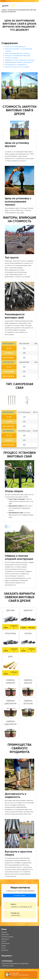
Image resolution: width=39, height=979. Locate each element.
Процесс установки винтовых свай (17, 55)
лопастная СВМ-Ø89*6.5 (9, 362)
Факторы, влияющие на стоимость (17, 53)
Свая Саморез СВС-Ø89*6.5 (10, 431)
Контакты (4, 950)
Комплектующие (7, 937)
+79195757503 (15, 915)
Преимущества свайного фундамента (19, 62)
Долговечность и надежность (16, 64)
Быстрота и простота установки (17, 67)
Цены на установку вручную (15, 46)
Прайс (3, 946)
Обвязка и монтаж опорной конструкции (19, 60)
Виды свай (5, 934)
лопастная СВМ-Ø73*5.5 (9, 343)
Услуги (3, 941)
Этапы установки (11, 58)
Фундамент (5, 939)
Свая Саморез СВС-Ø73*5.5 (10, 412)
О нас (3, 948)
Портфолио (5, 943)
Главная (3, 10)
